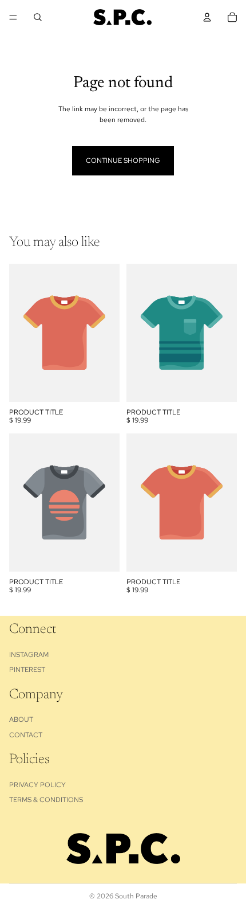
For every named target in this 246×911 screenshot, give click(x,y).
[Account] (207, 17)
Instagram (29, 654)
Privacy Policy (37, 784)
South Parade (136, 896)
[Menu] (13, 17)
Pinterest (27, 669)
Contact (25, 735)
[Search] (37, 17)
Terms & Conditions (46, 799)
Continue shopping (123, 160)
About (21, 719)
